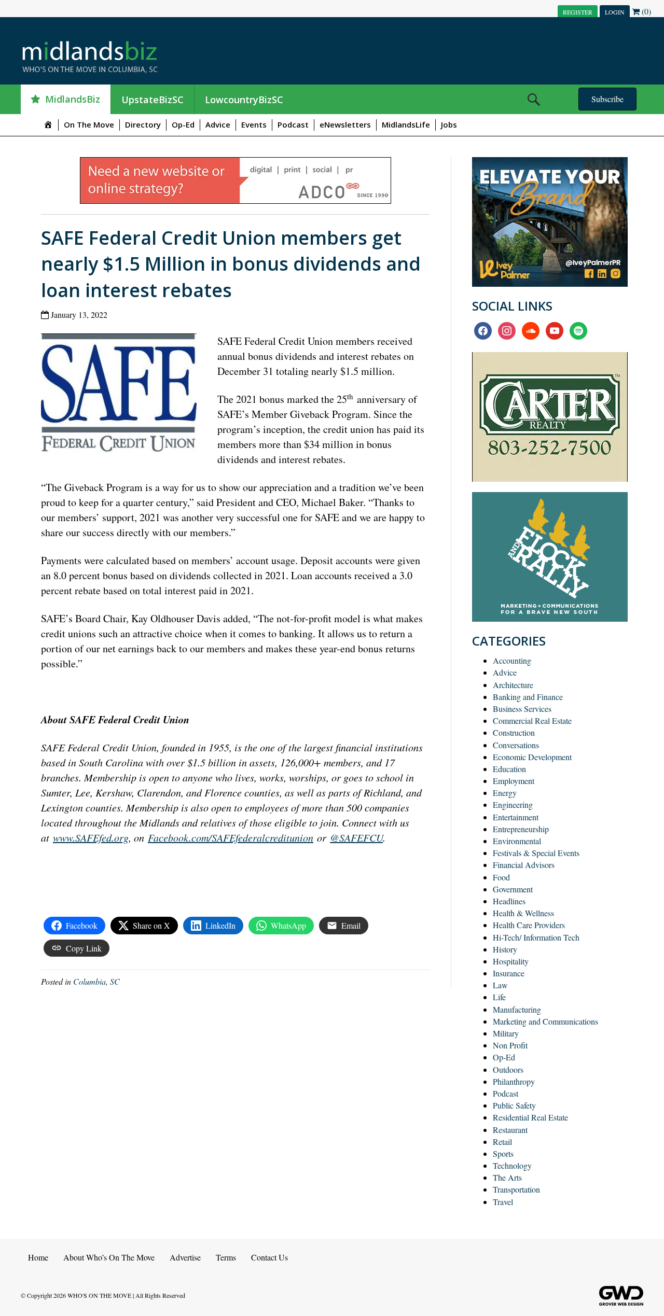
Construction (514, 732)
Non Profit (510, 1045)
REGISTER (577, 12)
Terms (226, 1257)
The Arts (507, 1177)
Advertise (185, 1257)
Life (499, 996)
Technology (512, 1165)
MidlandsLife (406, 124)
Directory (143, 124)
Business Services (522, 708)
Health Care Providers (529, 924)
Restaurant (510, 1129)
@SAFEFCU (356, 837)
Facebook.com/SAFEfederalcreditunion (230, 837)
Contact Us (269, 1257)
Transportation (516, 1189)
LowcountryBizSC (244, 99)
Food (501, 877)
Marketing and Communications (545, 1021)
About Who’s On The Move (109, 1257)
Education (509, 768)
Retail (502, 1141)
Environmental (517, 840)
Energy (505, 792)
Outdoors (508, 1069)
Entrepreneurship (521, 828)
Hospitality (511, 961)
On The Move (89, 124)
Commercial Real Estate (532, 720)
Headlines (509, 900)
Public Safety (514, 1105)
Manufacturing (517, 1009)
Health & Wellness (523, 912)
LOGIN (615, 12)
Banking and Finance (528, 696)
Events (254, 124)
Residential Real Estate (530, 1117)
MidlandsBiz (72, 99)
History (505, 949)
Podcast (293, 124)
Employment (513, 780)
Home (38, 1257)
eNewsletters (345, 124)
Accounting (512, 660)
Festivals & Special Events (536, 852)
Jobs (449, 124)
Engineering (513, 804)
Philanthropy (514, 1081)
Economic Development (532, 756)
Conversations (516, 744)
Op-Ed (183, 124)
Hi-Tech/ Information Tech (536, 937)
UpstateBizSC (152, 99)
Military (506, 1033)
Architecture (513, 684)
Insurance (508, 973)
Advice (217, 124)
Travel (503, 1201)
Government (513, 889)
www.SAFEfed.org (91, 837)
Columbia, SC (96, 981)
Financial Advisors (524, 864)
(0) (645, 11)
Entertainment (515, 816)
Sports (503, 1153)
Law (500, 984)
